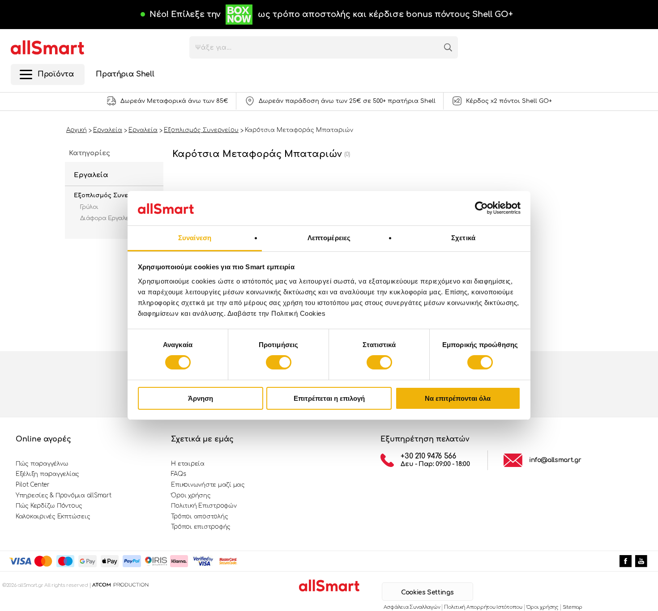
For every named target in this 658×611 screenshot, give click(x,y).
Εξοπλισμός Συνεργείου (111, 195)
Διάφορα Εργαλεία (107, 218)
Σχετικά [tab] (463, 238)
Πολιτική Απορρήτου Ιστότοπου (483, 607)
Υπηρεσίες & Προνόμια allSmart (63, 495)
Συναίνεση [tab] (194, 238)
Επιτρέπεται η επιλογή (329, 398)
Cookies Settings (427, 592)
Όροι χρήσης (190, 495)
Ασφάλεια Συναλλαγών (412, 607)
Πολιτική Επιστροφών (203, 506)
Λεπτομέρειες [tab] (329, 238)
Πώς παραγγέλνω (42, 464)
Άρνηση (200, 398)
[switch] (278, 362)
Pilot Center (33, 485)
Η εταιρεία (187, 464)
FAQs (178, 474)
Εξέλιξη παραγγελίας (47, 474)
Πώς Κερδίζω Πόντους (49, 506)
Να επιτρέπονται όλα (458, 398)
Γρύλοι (89, 207)
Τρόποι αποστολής (199, 516)
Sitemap (572, 607)
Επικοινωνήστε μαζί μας (207, 485)
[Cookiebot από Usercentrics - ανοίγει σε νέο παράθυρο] (481, 208)
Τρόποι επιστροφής (201, 527)
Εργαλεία (91, 175)
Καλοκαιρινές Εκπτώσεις (53, 516)
